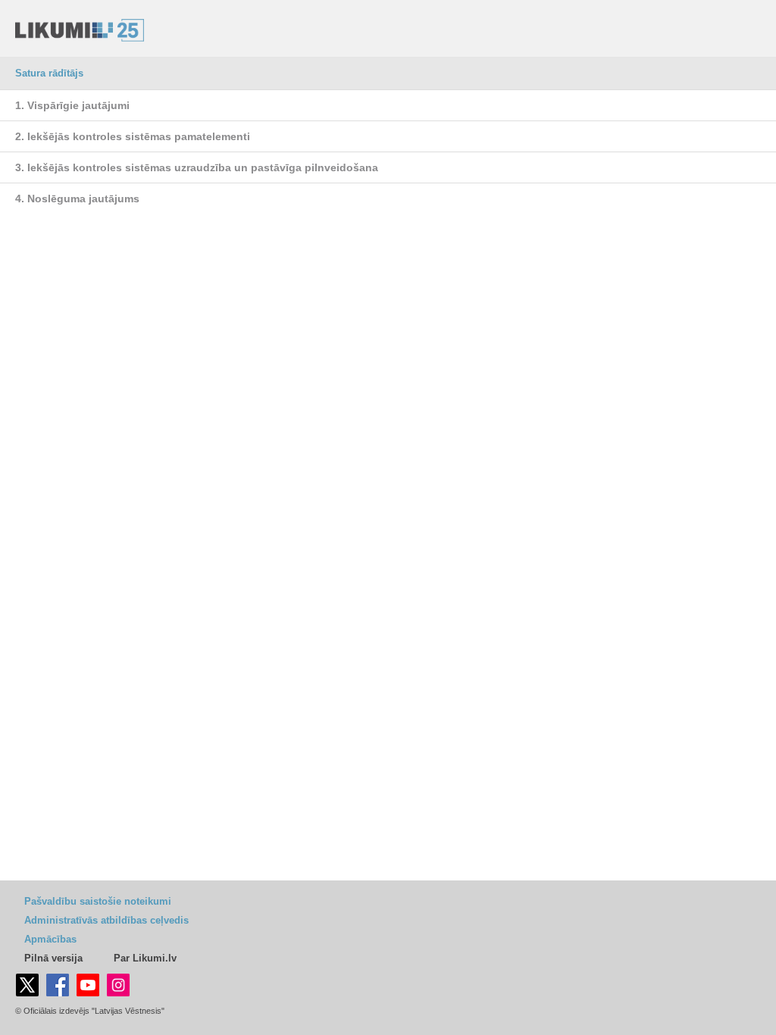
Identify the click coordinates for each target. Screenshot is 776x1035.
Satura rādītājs (49, 73)
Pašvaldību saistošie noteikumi (97, 901)
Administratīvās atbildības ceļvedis (106, 920)
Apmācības (50, 939)
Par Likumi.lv (145, 958)
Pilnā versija (53, 958)
